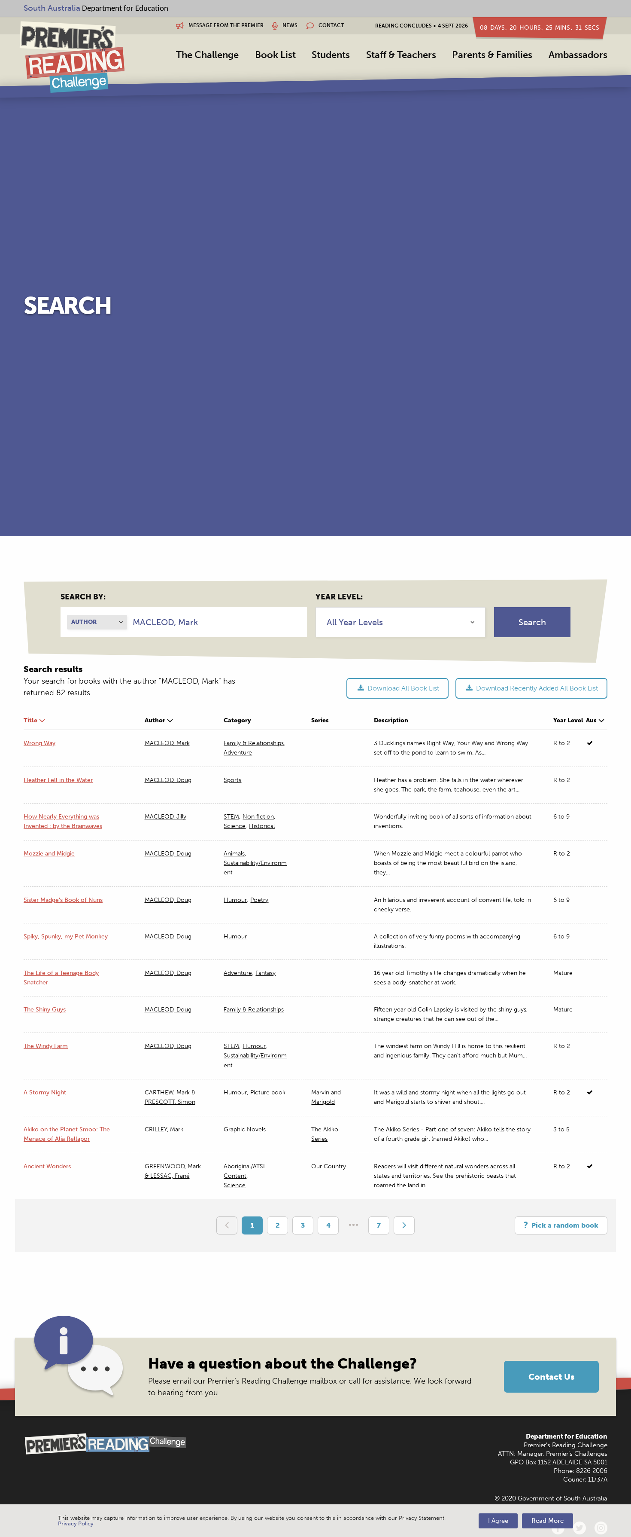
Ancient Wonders (47, 1166)
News (289, 25)
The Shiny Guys (45, 1009)
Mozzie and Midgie (49, 853)
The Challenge (207, 55)
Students (331, 55)
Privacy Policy (76, 1523)
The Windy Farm (46, 1046)
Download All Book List (402, 688)
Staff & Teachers (401, 55)
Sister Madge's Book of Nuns (63, 900)
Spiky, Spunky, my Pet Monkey (66, 936)
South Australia (52, 8)
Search (532, 622)
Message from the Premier (225, 25)
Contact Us (551, 1377)
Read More (547, 1521)
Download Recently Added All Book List (536, 688)
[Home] (71, 56)
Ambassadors (578, 55)
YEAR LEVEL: (339, 597)
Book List (275, 55)
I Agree (498, 1521)
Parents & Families (492, 55)
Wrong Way (39, 743)
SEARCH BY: (83, 597)
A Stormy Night (45, 1092)
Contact (330, 25)
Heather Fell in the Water (58, 780)
